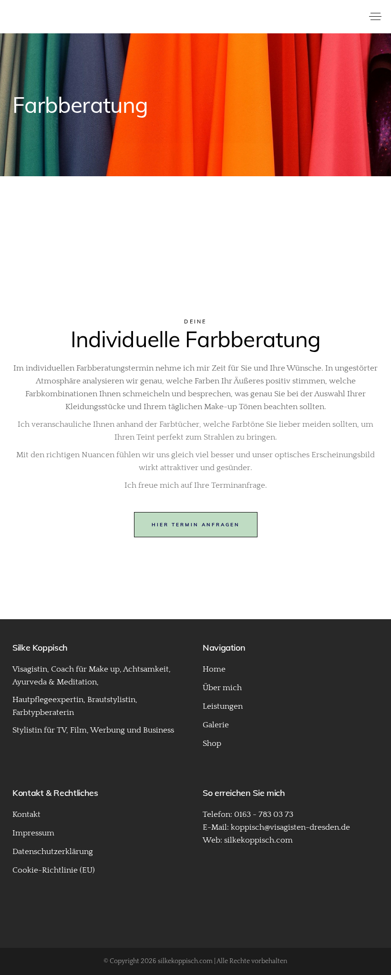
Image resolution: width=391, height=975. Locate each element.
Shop (212, 743)
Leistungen (223, 706)
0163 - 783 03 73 (263, 814)
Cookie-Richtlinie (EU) (53, 870)
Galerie (216, 725)
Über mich (222, 688)
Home (214, 669)
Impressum (33, 833)
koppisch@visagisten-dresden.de (290, 827)
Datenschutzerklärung (52, 851)
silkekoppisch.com (258, 840)
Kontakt (26, 814)
